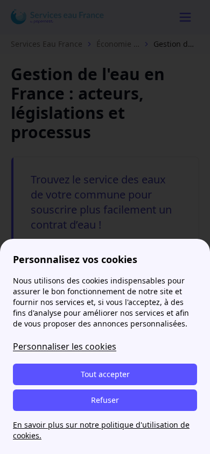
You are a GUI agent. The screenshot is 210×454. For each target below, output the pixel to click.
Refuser (105, 400)
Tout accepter (105, 374)
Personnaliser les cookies (64, 346)
